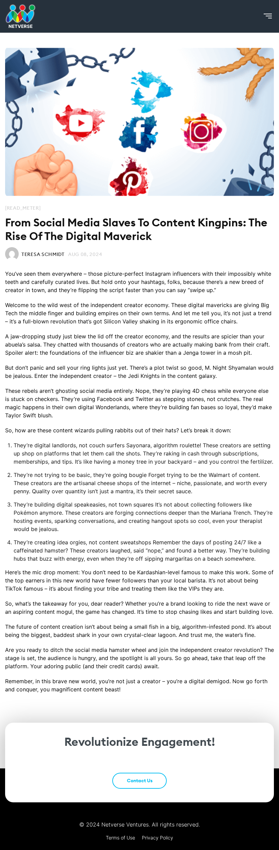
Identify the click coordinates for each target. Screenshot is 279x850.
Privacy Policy (157, 837)
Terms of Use (120, 837)
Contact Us (139, 780)
